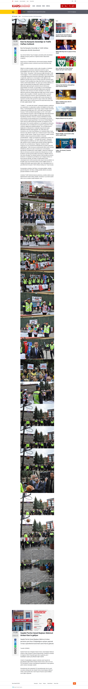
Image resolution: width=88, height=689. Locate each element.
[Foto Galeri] (75, 1)
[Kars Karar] (21, 6)
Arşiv (27, 1)
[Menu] (62, 6)
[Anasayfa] (12, 1)
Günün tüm (72, 11)
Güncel (48, 6)
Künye (40, 683)
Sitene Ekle (32, 1)
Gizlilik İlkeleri (49, 683)
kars (33, 6)
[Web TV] (72, 1)
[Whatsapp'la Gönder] (15, 55)
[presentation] (16, 12)
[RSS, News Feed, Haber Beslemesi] (74, 683)
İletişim (44, 683)
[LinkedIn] (15, 53)
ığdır (43, 6)
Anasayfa (36, 683)
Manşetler (16, 1)
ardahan (38, 6)
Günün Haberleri (22, 1)
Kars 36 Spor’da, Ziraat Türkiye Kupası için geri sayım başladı (40, 10)
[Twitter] (15, 51)
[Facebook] (15, 48)
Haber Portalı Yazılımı (18, 687)
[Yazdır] (15, 59)
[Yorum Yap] (15, 62)
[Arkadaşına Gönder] (15, 57)
